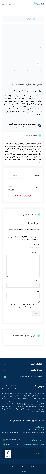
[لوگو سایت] (38, 4)
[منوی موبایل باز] (3, 4)
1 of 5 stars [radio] (39, 247)
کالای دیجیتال (31, 19)
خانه (40, 19)
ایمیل (37, 291)
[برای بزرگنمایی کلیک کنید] (37, 63)
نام (38, 280)
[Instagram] (5, 376)
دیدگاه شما (35, 252)
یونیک (15, 175)
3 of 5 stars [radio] (34, 247)
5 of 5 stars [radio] (30, 247)
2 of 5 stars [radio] (36, 247)
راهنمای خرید (36, 364)
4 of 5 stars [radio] (32, 247)
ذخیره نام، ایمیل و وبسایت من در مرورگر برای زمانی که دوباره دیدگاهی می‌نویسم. (25, 305)
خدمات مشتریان (35, 370)
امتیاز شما (35, 244)
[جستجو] (10, 4)
